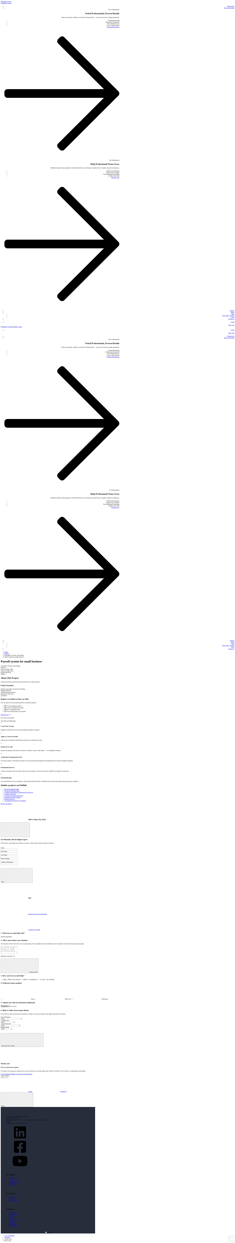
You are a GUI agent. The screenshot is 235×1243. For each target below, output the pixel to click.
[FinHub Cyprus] (6, 1)
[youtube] (20, 1167)
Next (2, 882)
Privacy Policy (14, 1226)
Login (232, 322)
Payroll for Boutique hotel (11, 791)
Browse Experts (14, 1181)
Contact (12, 1212)
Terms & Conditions (13, 1223)
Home (6, 652)
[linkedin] (20, 1139)
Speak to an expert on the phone (37, 914)
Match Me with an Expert (8, 1046)
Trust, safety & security (14, 1220)
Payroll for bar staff (10, 794)
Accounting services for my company (15, 800)
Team (11, 1217)
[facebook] (20, 1153)
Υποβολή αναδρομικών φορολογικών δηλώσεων (18, 792)
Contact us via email (34, 929)
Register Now (5, 715)
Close (3, 1106)
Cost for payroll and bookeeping (13, 796)
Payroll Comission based (11, 789)
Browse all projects (6, 804)
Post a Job (231, 325)
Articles (12, 1185)
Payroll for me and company (12, 797)
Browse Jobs (13, 1200)
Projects (6, 653)
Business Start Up (9, 799)
